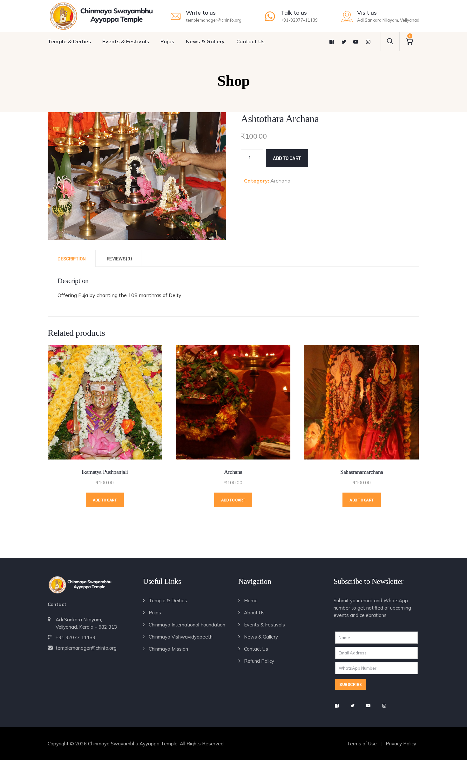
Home (251, 601)
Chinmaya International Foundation (187, 625)
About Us (254, 613)
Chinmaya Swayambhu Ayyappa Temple (133, 744)
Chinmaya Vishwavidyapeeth (181, 637)
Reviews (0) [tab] (119, 258)
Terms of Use (362, 744)
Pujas (167, 41)
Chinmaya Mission (168, 649)
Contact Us (250, 41)
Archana (280, 180)
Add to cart (287, 158)
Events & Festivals (125, 41)
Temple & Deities (69, 41)
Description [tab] (72, 258)
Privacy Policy (401, 744)
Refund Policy (259, 661)
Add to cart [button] (105, 499)
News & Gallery (205, 41)
